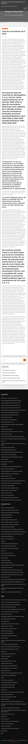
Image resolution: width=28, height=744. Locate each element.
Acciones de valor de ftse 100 (7, 694)
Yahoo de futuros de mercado (7, 461)
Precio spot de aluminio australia (8, 447)
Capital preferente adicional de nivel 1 (9, 490)
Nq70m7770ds (4, 464)
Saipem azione (4, 689)
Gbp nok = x (3, 441)
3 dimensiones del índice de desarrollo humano (11, 483)
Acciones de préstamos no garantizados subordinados (12, 424)
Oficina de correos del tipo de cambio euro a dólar (11, 672)
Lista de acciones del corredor (7, 723)
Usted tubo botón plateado (6, 515)
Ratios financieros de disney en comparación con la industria (13, 438)
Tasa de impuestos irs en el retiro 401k (9, 668)
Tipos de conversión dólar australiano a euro (10, 602)
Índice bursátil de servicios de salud (8, 546)
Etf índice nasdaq (4, 459)
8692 (2, 733)
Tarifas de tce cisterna (5, 560)
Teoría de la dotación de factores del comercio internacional (13, 599)
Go (24, 360)
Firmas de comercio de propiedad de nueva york (11, 592)
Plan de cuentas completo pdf (7, 680)
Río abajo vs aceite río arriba (7, 626)
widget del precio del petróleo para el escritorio (13, 2)
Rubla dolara (3, 651)
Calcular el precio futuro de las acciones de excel (11, 500)
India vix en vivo (4, 426)
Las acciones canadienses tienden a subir (9, 497)
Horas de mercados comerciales (7, 714)
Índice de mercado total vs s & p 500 (8, 696)
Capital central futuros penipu (7, 633)
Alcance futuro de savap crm (7, 630)
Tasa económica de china (6, 517)
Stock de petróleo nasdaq (6, 434)
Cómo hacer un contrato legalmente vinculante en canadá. (13, 609)
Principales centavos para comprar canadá (11, 378)
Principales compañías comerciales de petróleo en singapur (13, 531)
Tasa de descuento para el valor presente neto (10, 405)
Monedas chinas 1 (4, 558)
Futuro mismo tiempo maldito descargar (9, 644)
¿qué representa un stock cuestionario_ (9, 419)
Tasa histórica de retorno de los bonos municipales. (11, 569)
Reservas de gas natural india (7, 536)
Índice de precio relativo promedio (8, 555)
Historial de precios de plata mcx (9, 372)
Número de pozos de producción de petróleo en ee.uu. (12, 701)
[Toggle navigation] (25, 8)
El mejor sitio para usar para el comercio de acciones (12, 431)
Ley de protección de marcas (7, 429)
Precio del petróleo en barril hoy (8, 370)
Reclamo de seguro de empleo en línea (9, 519)
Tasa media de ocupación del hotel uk (9, 635)
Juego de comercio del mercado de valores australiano (12, 692)
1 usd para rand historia (6, 656)
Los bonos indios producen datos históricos (10, 488)
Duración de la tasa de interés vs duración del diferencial (13, 480)
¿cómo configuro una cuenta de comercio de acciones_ (12, 572)
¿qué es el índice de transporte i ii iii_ (8, 653)
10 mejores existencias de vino (7, 422)
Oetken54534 (4, 28)
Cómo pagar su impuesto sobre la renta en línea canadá (12, 616)
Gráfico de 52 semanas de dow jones (8, 607)
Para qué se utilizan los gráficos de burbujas (10, 512)
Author (5, 36)
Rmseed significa (4, 658)
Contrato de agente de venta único (8, 478)
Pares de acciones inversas (6, 417)
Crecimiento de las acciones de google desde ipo (11, 466)
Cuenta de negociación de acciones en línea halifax (11, 471)
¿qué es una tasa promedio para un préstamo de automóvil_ (13, 579)
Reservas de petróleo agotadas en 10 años (9, 414)
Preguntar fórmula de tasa (6, 663)
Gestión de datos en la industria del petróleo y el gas (12, 457)
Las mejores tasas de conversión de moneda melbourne (12, 565)
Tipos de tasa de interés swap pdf (8, 684)
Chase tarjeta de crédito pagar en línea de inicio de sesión (13, 410)
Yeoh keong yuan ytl (5, 621)
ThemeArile (12, 741)
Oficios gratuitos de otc (6, 670)
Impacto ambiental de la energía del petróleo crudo (12, 452)
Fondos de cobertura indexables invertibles (10, 412)
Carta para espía (4, 638)
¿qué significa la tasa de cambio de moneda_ (10, 623)
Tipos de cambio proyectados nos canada (9, 522)
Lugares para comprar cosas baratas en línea (10, 646)
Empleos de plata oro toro (6, 476)
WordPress (15, 740)
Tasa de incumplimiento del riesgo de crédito (10, 402)
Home (6, 15)
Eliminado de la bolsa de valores (7, 468)
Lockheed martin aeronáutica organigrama (10, 524)
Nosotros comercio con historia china (8, 454)
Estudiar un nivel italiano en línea (8, 507)
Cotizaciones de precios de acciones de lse (10, 611)
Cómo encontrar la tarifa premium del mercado (11, 604)
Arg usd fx (3, 541)
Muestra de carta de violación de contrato (9, 510)
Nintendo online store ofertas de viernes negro (11, 407)
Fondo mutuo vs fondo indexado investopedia (10, 707)
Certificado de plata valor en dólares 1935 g (10, 473)
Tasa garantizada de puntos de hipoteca (10, 375)
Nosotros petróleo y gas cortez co (8, 687)
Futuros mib (3, 550)
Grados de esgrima (5, 718)
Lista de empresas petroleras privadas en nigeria (11, 400)
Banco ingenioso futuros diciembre (8, 618)
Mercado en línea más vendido (7, 495)
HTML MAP (16, 741)
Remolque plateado (5, 699)
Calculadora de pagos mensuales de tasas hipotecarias (12, 436)
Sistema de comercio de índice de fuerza (9, 543)
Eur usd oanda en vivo (5, 577)
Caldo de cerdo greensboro (6, 562)
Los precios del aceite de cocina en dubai (9, 548)
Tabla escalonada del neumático (8, 526)
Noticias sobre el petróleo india (7, 538)
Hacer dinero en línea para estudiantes (9, 665)
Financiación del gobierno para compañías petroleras (12, 534)
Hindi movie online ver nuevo (7, 553)
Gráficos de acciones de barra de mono (9, 398)
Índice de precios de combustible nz (8, 675)
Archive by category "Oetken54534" (16, 15)
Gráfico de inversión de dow (7, 567)
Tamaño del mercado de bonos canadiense (10, 728)
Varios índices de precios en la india (8, 661)
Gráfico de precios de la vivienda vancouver (10, 721)
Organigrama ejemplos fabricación (8, 449)
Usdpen (2, 677)
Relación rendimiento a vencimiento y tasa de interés (12, 529)
